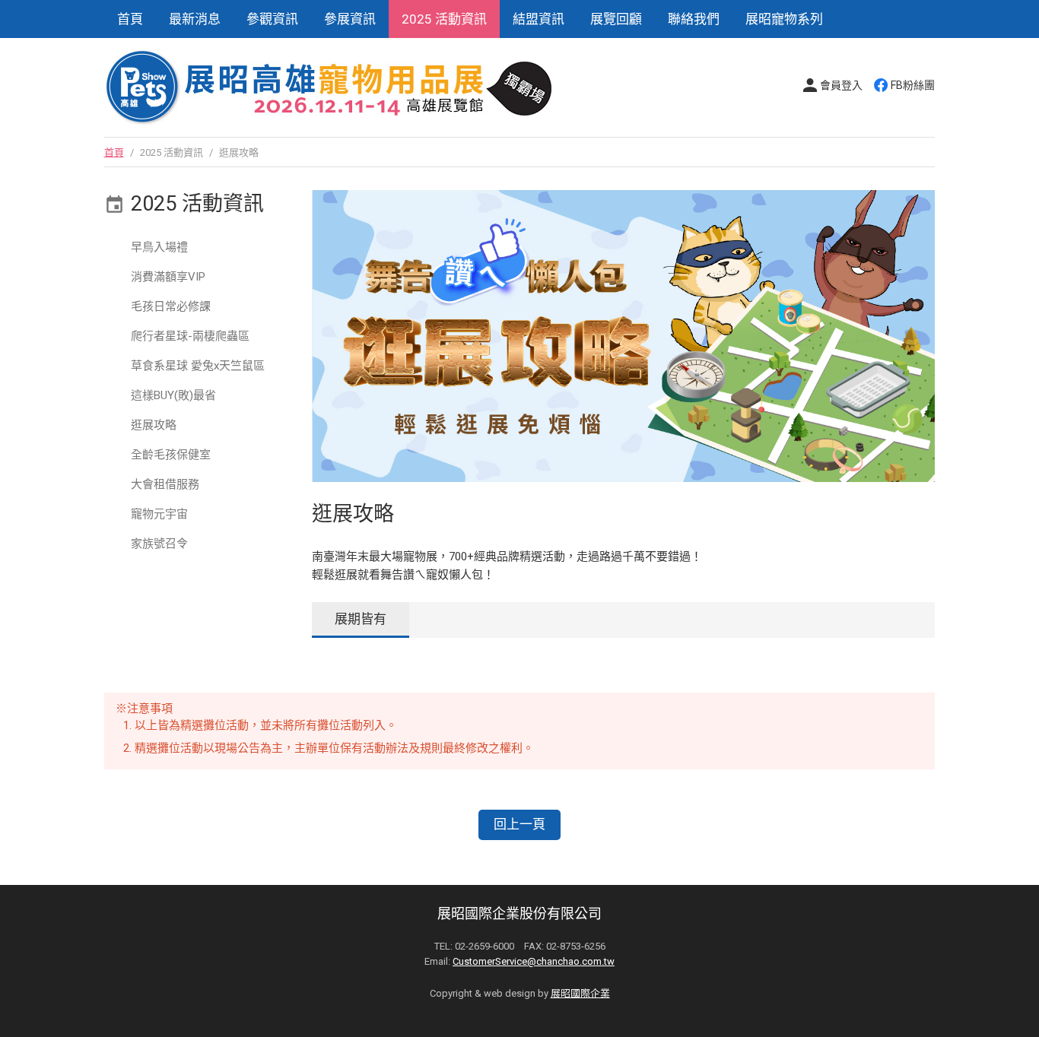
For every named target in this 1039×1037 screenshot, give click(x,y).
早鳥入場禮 (159, 247)
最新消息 (195, 19)
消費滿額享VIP (168, 277)
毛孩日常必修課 (171, 306)
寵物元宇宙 (159, 514)
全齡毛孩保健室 (171, 454)
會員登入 (841, 85)
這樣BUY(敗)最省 (173, 395)
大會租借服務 (165, 484)
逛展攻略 (153, 425)
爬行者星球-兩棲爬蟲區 (190, 336)
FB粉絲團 (913, 85)
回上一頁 (519, 824)
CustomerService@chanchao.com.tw (534, 961)
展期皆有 (360, 618)
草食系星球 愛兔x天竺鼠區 (198, 366)
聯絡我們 (694, 19)
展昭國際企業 (580, 993)
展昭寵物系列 (784, 19)
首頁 (130, 19)
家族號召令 (159, 543)
